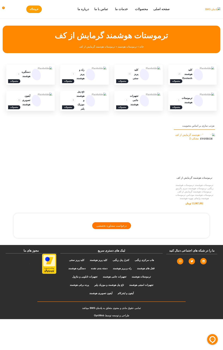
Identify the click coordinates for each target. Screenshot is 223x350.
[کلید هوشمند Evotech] (192, 75)
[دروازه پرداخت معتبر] (44, 264)
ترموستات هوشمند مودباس (200, 195)
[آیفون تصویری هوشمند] (30, 101)
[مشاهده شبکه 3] (15, 126)
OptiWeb (99, 315)
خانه (141, 46)
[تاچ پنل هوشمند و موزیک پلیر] (84, 101)
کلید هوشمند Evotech (187, 74)
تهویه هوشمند (186, 198)
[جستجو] (11, 9)
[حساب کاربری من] (18, 9)
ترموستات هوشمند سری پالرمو (191, 188)
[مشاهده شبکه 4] (9, 126)
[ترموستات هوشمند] (192, 101)
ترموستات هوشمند (127, 46)
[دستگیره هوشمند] (30, 75)
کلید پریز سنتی (135, 74)
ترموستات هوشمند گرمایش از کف (194, 177)
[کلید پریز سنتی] (138, 75)
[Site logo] (212, 9)
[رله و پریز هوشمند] (84, 75)
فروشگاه (34, 9)
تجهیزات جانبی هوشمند (134, 100)
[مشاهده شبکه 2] (21, 126)
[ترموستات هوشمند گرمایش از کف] (194, 153)
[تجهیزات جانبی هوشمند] (138, 101)
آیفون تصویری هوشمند (26, 100)
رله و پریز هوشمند (80, 74)
